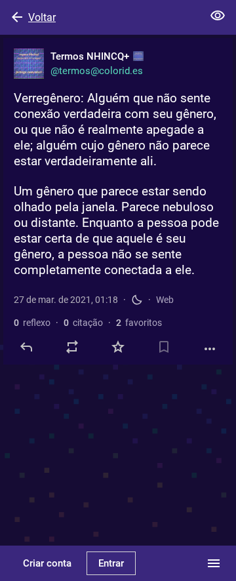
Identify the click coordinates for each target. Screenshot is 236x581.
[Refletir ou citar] (72, 347)
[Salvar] (164, 347)
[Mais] (210, 349)
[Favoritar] (118, 347)
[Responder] (26, 347)
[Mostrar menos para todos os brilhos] (217, 15)
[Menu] (214, 563)
